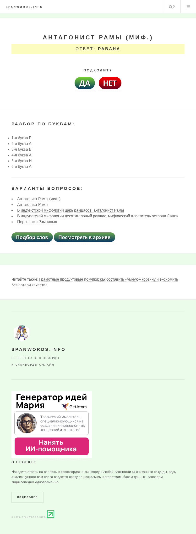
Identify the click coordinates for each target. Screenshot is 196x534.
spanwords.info (24, 6)
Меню (188, 6)
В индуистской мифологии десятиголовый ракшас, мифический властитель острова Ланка (97, 216)
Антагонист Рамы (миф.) (38, 199)
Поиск (172, 6)
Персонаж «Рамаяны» (37, 222)
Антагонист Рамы (32, 205)
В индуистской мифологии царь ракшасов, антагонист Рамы (70, 210)
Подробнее (27, 497)
